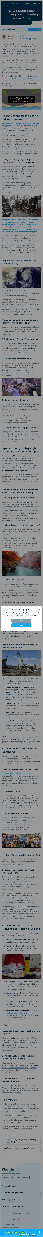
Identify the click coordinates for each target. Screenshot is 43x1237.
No (21, 621)
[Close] (39, 609)
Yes (21, 625)
